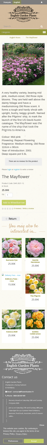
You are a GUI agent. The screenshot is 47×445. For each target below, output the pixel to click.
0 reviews (17, 208)
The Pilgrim (35, 296)
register (17, 169)
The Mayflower (31, 37)
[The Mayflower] (23, 64)
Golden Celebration (35, 332)
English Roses (15, 37)
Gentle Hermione (35, 261)
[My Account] (41, 2)
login (9, 169)
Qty (3, 194)
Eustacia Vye (11, 260)
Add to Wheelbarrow (14, 202)
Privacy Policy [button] (21, 434)
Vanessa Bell (11, 331)
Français (7, 2)
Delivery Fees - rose (11, 280)
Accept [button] (34, 441)
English (17, 2)
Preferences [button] (13, 441)
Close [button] (42, 425)
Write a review (28, 208)
